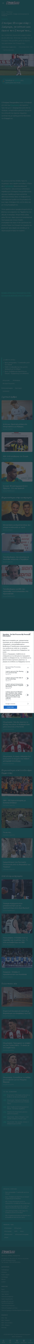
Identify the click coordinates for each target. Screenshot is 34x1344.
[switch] (27, 672)
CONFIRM (10, 707)
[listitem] (17, 667)
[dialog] (17, 672)
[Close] (30, 634)
